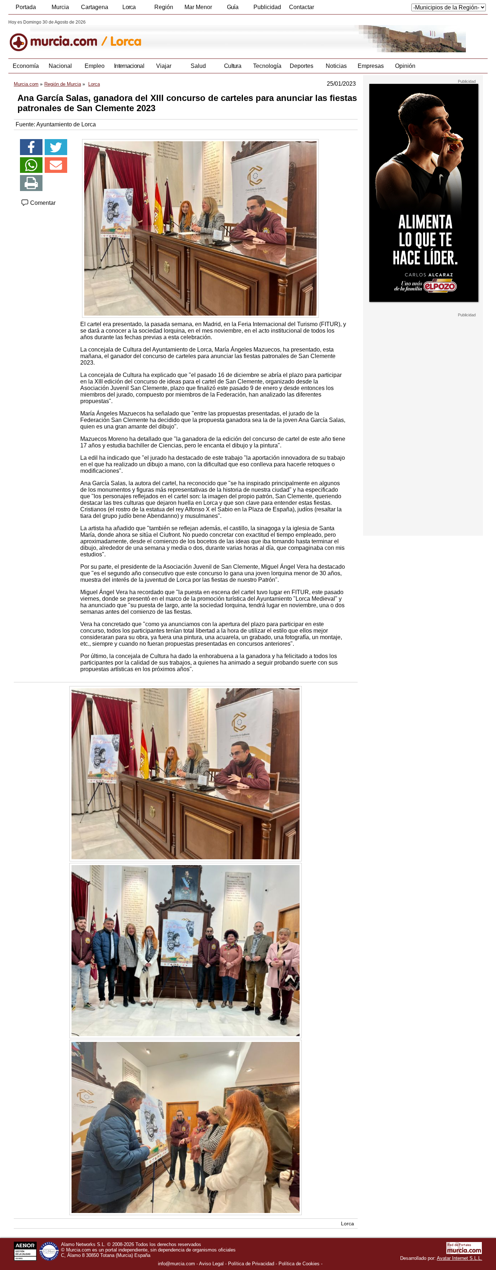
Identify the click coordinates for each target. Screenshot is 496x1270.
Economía (26, 66)
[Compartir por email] (56, 165)
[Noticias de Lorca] (185, 36)
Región (163, 7)
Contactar (301, 7)
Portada (26, 7)
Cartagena (94, 7)
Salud (198, 66)
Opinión (405, 66)
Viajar (163, 66)
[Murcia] (58, 36)
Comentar (42, 203)
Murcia (60, 7)
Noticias (336, 66)
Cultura (232, 66)
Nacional (60, 66)
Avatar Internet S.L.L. (459, 1258)
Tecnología (267, 66)
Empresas (371, 66)
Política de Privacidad (251, 1263)
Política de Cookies (299, 1263)
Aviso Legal (211, 1263)
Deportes (301, 66)
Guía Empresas (232, 9)
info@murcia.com (176, 1263)
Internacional (129, 66)
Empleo (95, 66)
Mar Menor (198, 7)
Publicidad (267, 7)
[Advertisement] (423, 426)
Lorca (129, 7)
